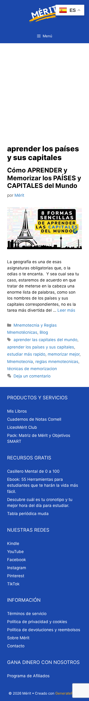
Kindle (13, 543)
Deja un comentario (32, 376)
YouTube (15, 551)
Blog (44, 332)
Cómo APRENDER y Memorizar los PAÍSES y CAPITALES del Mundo (44, 178)
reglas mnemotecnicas (56, 361)
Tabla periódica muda (28, 513)
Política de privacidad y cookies (37, 621)
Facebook (16, 559)
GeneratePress (68, 693)
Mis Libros (17, 411)
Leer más (66, 310)
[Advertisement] (44, 90)
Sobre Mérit (18, 637)
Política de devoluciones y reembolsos (43, 629)
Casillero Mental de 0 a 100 (33, 471)
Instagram (16, 567)
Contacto (15, 646)
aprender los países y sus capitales (40, 347)
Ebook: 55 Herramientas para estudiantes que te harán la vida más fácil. (42, 485)
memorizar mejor (64, 354)
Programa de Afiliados (28, 675)
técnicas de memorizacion (32, 368)
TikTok (13, 584)
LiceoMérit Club (22, 427)
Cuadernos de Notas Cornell (34, 419)
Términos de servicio (27, 613)
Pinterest (15, 575)
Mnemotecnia (20, 361)
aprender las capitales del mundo (45, 339)
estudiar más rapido (26, 354)
